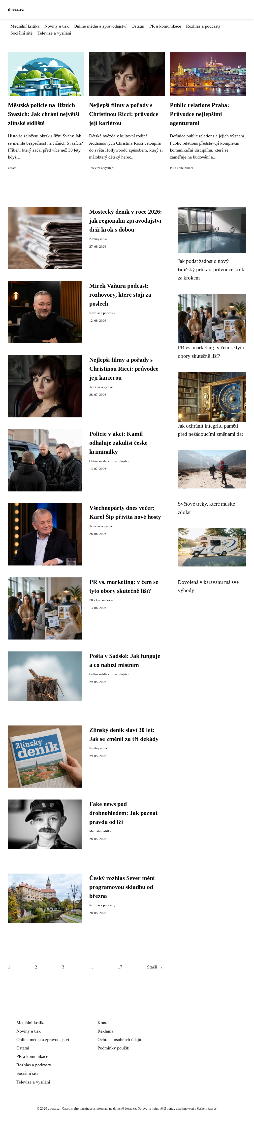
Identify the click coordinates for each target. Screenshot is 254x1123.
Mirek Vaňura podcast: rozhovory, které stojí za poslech (120, 294)
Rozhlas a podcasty (203, 26)
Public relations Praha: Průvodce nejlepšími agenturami (199, 114)
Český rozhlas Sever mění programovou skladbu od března (122, 887)
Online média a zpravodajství (100, 26)
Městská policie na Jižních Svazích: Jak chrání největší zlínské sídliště (43, 114)
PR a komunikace (165, 26)
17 (120, 966)
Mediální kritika (24, 26)
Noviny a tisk (56, 26)
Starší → (155, 966)
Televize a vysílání (54, 33)
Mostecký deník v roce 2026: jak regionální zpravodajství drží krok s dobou (125, 220)
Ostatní (137, 26)
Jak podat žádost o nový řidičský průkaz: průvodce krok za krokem (211, 269)
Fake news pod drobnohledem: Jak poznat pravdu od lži (123, 813)
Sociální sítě (21, 33)
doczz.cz (16, 9)
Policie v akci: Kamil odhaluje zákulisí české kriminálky (118, 443)
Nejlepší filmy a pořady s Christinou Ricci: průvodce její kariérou (123, 114)
